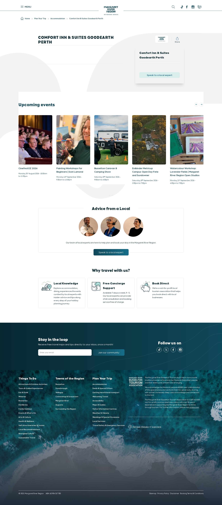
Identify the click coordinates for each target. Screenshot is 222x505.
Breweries (22, 401)
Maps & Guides (98, 405)
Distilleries (23, 405)
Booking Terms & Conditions (191, 493)
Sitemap (152, 493)
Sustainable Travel (26, 438)
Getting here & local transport (105, 392)
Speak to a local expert (159, 75)
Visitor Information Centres (104, 409)
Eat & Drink (23, 392)
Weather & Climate (100, 413)
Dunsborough (61, 388)
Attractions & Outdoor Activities (32, 384)
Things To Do (27, 378)
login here (156, 426)
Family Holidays (25, 409)
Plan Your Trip (102, 378)
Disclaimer (174, 493)
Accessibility (98, 401)
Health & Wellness (26, 421)
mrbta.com (194, 407)
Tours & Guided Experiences (30, 388)
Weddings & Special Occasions (105, 417)
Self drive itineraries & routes (31, 425)
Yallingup (59, 392)
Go (138, 7)
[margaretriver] (193, 7)
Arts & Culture (24, 417)
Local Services (98, 421)
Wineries (22, 396)
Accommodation (99, 384)
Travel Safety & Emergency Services (108, 425)
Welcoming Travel (100, 396)
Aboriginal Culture (26, 433)
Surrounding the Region (65, 409)
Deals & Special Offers (102, 388)
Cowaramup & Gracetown (66, 396)
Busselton (59, 384)
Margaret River (62, 401)
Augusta (59, 405)
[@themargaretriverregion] (181, 7)
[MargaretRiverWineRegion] (187, 7)
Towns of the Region (69, 378)
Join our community (108, 352)
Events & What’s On (27, 413)
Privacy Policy (163, 493)
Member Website (141, 426)
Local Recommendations (29, 429)
